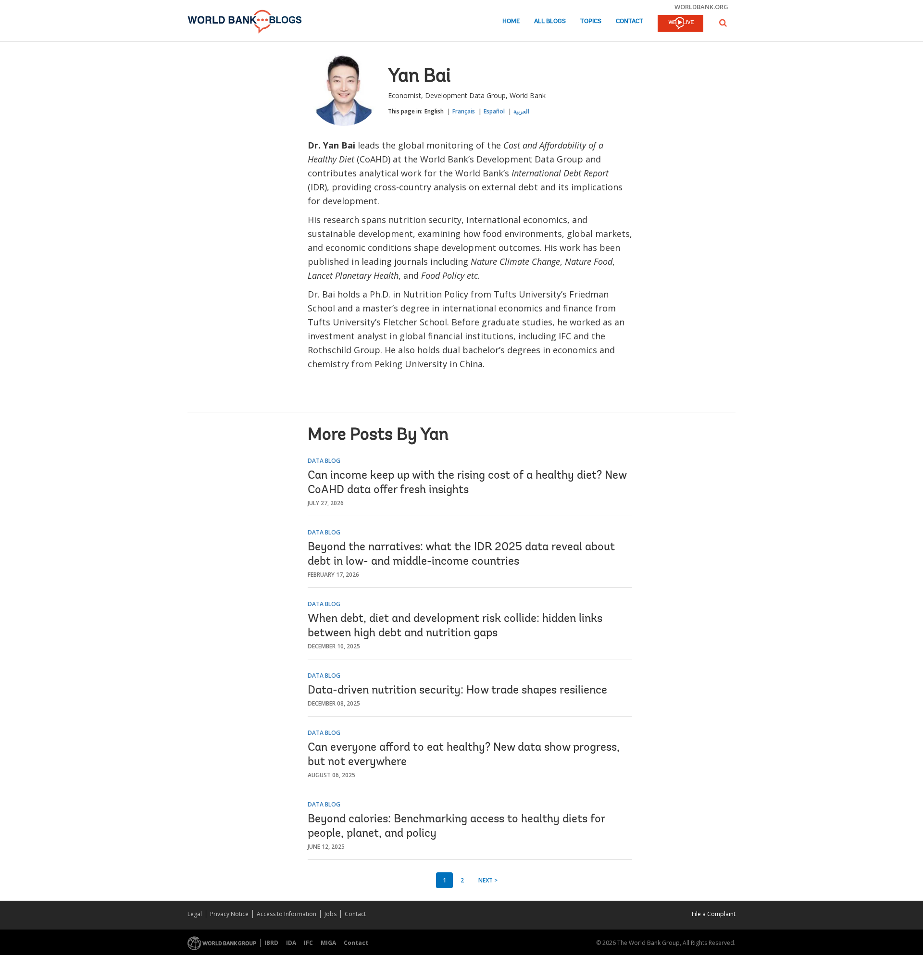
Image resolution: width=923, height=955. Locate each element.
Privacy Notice (229, 914)
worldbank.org (701, 7)
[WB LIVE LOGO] (680, 24)
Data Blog (324, 461)
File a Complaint (714, 914)
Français (463, 111)
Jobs (330, 914)
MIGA (328, 943)
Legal (194, 914)
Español (494, 111)
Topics (590, 21)
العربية (521, 111)
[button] (723, 23)
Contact (629, 21)
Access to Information (286, 914)
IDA (291, 943)
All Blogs (550, 21)
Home (511, 21)
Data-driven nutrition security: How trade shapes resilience (457, 690)
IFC (308, 943)
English (434, 111)
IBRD (271, 943)
